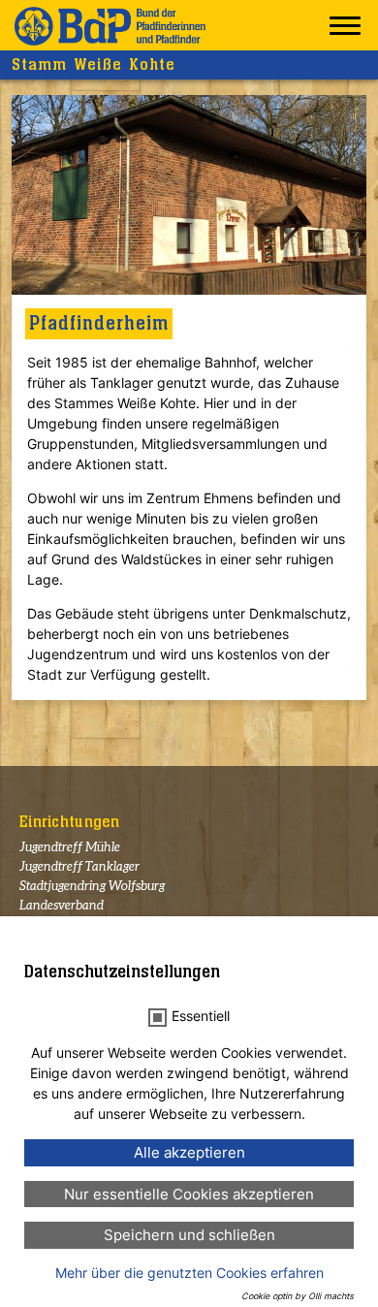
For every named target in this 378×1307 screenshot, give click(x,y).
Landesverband (61, 906)
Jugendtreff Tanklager (79, 867)
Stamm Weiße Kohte (93, 65)
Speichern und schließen (189, 1235)
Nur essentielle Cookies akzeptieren (189, 1194)
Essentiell (201, 1015)
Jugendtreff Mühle (69, 848)
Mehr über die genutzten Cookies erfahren (189, 1272)
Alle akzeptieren (189, 1152)
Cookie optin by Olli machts (297, 1296)
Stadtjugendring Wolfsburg (92, 886)
